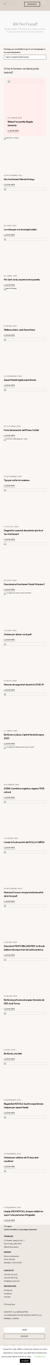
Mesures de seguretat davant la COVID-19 (24, 684)
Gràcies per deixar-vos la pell (17, 634)
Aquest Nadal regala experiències (20, 379)
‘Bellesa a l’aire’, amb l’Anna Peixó (19, 329)
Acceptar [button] (25, 1361)
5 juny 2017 (10, 1050)
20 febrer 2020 (11, 785)
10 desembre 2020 (13, 376)
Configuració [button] (40, 1356)
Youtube (7, 1297)
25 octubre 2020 (12, 426)
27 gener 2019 (15, 118)
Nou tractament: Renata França (19, 179)
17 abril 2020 (10, 731)
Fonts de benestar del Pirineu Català (21, 430)
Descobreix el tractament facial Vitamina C (24, 584)
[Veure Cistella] (42, 4)
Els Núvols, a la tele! (13, 1053)
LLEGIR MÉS (13, 131)
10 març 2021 (10, 326)
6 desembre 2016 (12, 1154)
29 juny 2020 (10, 580)
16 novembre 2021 (13, 175)
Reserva (32, 4)
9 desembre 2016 (12, 1100)
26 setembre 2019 (13, 888)
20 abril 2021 (10, 276)
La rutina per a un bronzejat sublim (20, 229)
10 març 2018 (10, 996)
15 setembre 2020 (13, 476)
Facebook (8, 1293)
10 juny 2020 (10, 630)
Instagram (8, 1290)
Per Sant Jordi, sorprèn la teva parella (22, 279)
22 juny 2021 (10, 226)
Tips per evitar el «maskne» (17, 480)
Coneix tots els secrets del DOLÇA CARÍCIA (24, 842)
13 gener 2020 (11, 838)
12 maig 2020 (10, 681)
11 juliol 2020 (11, 526)
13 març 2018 (10, 942)
